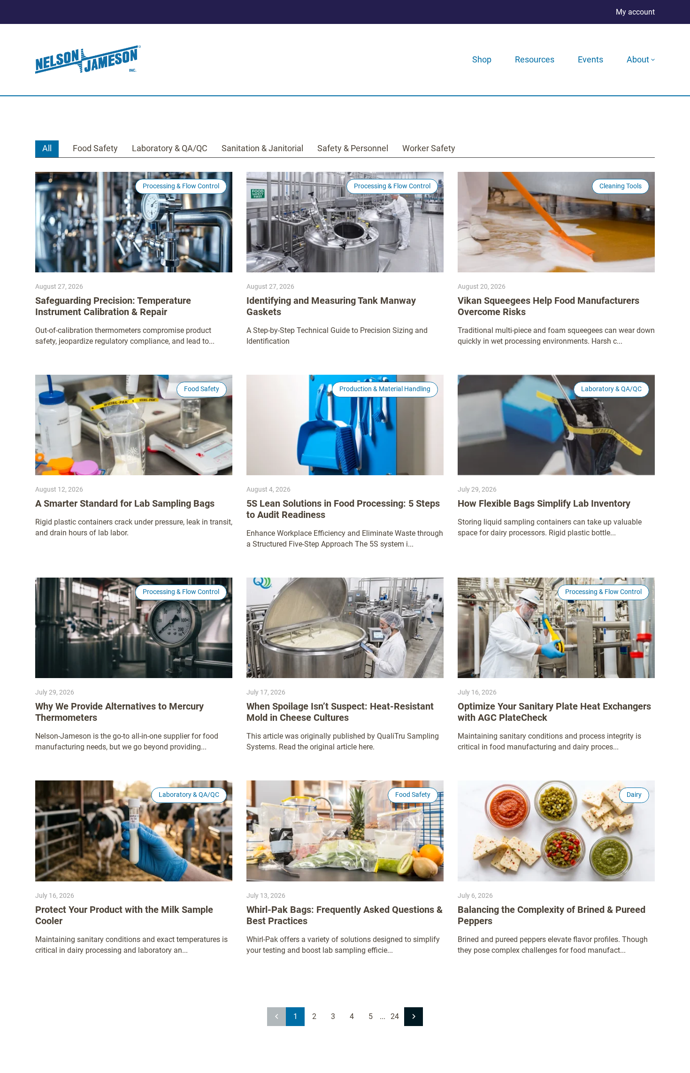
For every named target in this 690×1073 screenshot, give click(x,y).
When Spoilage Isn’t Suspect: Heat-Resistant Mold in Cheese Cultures (340, 712)
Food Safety (95, 148)
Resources (534, 59)
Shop (481, 59)
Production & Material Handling (384, 389)
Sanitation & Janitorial (262, 148)
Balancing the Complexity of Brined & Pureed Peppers (551, 915)
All (47, 148)
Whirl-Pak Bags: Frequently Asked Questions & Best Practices (344, 915)
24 (395, 1016)
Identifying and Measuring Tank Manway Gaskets (331, 306)
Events (590, 59)
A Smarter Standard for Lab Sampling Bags (125, 503)
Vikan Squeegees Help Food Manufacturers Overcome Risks (548, 306)
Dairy (634, 794)
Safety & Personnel (352, 148)
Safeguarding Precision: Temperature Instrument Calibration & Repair (113, 306)
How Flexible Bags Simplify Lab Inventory (544, 503)
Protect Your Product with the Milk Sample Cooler (124, 915)
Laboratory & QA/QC (169, 148)
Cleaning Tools (620, 186)
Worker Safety (428, 148)
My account (635, 12)
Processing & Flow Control (181, 186)
